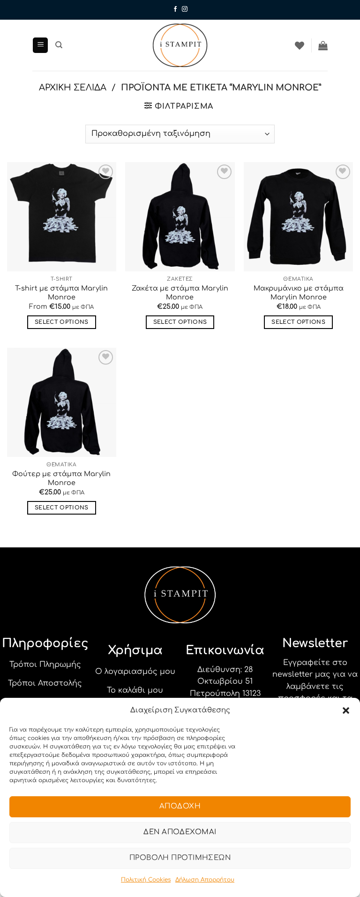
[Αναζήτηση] (58, 45)
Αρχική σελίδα (72, 87)
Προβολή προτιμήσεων (180, 858)
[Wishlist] (299, 45)
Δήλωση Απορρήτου (204, 879)
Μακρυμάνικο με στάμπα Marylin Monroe (299, 292)
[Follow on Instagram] (185, 9)
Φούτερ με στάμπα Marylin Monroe (61, 478)
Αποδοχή (180, 806)
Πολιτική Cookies (146, 879)
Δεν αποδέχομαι (179, 832)
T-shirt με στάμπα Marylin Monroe (61, 292)
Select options (62, 322)
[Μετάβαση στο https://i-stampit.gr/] (180, 45)
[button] (346, 710)
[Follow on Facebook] (175, 9)
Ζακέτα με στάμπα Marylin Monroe (180, 292)
